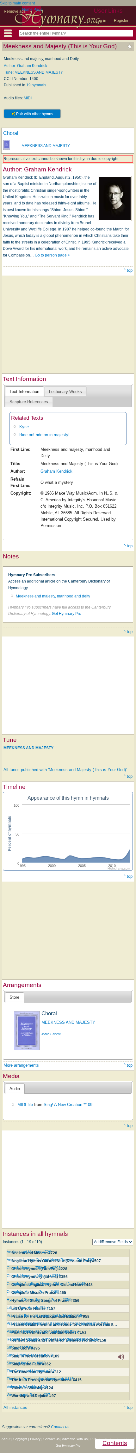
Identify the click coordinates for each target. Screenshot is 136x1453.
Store (14, 997)
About (6, 1439)
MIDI (28, 98)
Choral (10, 133)
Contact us (60, 1427)
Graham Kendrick (56, 471)
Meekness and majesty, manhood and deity (53, 596)
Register (121, 20)
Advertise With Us (75, 1439)
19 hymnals (36, 85)
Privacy (35, 1439)
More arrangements (21, 1065)
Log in (101, 20)
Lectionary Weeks (65, 391)
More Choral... (52, 1034)
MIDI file (25, 1104)
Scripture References (28, 401)
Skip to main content (17, 3)
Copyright (20, 1439)
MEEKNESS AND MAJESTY (46, 145)
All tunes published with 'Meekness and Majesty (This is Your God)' (65, 769)
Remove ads (15, 11)
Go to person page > (52, 255)
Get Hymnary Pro (66, 613)
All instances (15, 1407)
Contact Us (51, 1439)
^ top (128, 270)
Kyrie (24, 426)
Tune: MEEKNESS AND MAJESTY (33, 72)
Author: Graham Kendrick (25, 65)
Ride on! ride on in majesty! (44, 434)
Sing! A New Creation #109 (68, 1104)
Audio (14, 1088)
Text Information (24, 391)
